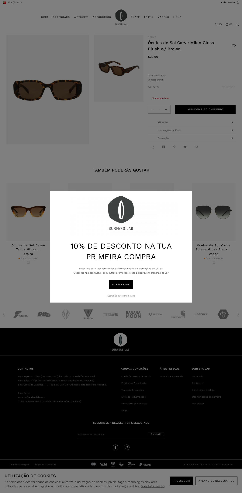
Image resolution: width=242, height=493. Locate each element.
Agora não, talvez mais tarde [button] (121, 296)
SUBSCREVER (121, 284)
